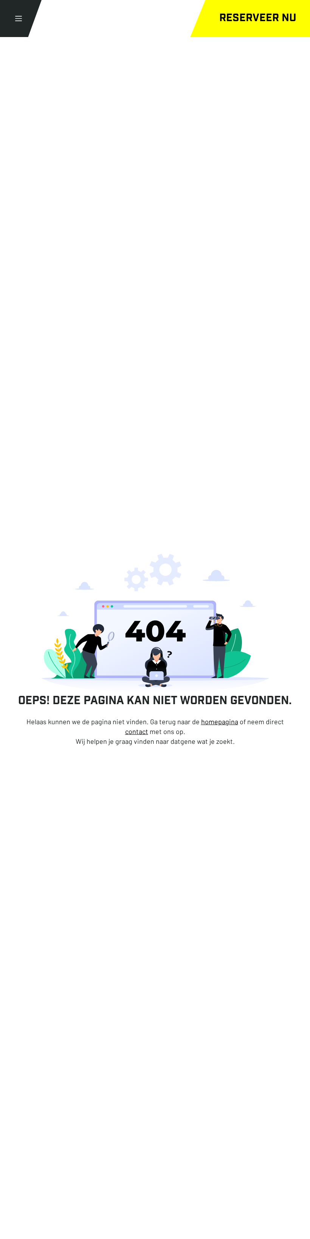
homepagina (219, 721)
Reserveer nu (257, 18)
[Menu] (18, 18)
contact (136, 731)
